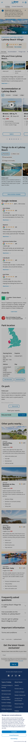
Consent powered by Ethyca (19, 741)
